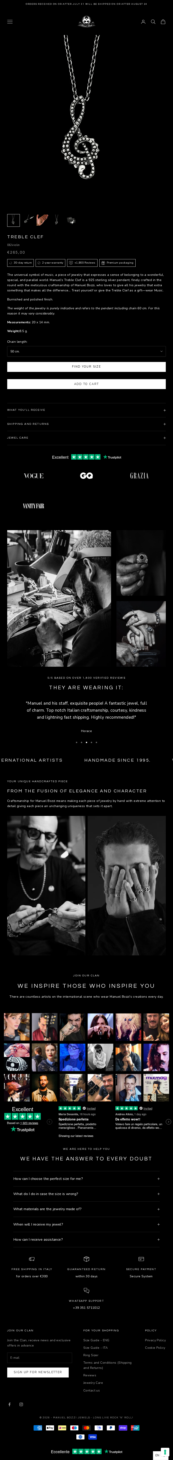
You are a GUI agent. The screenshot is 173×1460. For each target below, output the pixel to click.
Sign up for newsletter (38, 1372)
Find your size (86, 367)
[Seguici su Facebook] (9, 1404)
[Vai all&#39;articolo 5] (71, 220)
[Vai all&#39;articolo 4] (56, 220)
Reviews (89, 1375)
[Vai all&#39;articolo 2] (28, 220)
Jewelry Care (93, 1383)
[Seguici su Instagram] (21, 1404)
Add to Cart (86, 384)
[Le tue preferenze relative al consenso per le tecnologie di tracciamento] (165, 1452)
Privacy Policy (155, 1340)
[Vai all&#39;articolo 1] (13, 220)
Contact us (91, 1390)
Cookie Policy (155, 1348)
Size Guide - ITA (95, 1348)
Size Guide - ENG (96, 1340)
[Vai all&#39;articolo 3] (42, 220)
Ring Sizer (90, 1355)
